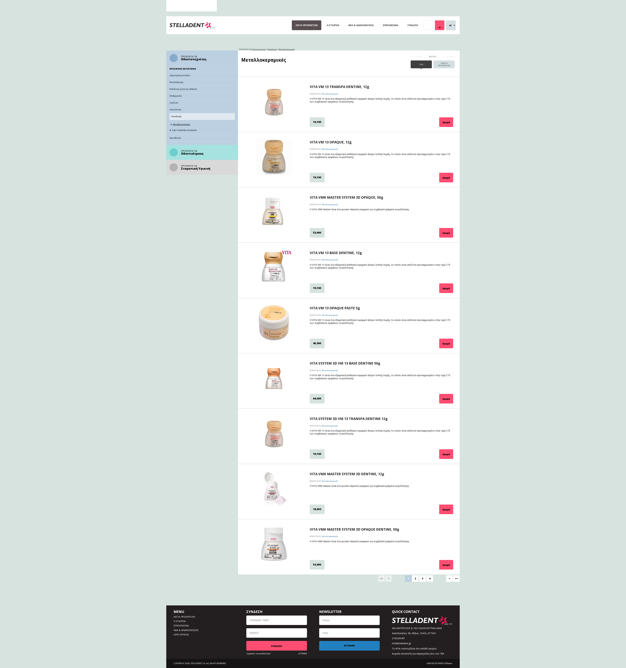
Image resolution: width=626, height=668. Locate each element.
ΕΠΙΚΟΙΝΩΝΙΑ (390, 25)
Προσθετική (175, 138)
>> (456, 578)
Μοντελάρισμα (176, 82)
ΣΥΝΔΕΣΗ (412, 25)
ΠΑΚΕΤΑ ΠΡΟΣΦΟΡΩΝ (444, 64)
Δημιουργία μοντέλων (180, 75)
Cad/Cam (174, 102)
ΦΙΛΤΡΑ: (432, 56)
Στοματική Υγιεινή (195, 168)
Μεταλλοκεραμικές (181, 124)
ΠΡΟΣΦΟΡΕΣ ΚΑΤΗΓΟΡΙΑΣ (183, 68)
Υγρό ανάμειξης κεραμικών (184, 130)
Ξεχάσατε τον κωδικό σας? (258, 653)
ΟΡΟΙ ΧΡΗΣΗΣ (181, 634)
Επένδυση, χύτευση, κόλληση (183, 89)
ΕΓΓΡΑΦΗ (302, 653)
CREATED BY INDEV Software (439, 663)
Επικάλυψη (176, 116)
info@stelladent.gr (401, 643)
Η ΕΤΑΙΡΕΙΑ (333, 25)
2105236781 (398, 638)
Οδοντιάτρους (192, 153)
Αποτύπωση (175, 109)
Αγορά (446, 122)
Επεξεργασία (176, 96)
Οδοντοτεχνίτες (193, 59)
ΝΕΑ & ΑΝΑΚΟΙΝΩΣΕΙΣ (361, 25)
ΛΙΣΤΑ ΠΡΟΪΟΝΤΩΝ (307, 25)
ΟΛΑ (421, 64)
